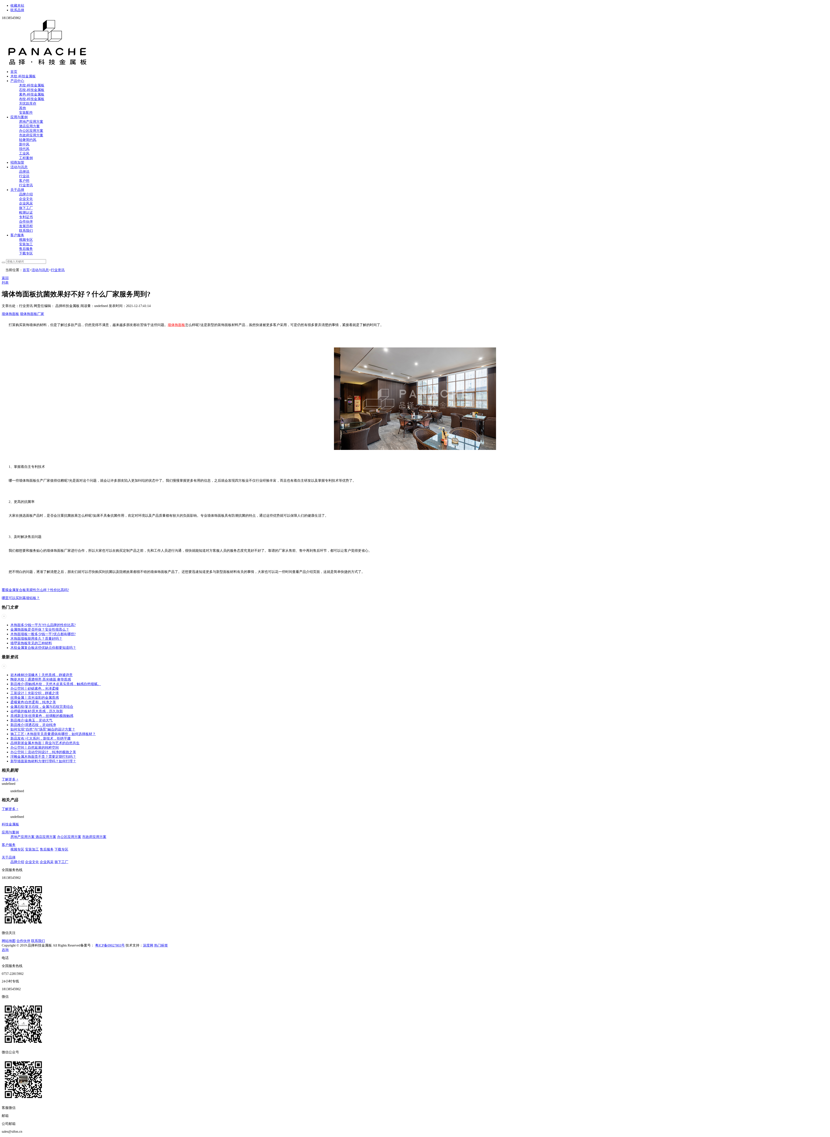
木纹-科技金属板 (31, 85)
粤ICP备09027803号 (110, 945)
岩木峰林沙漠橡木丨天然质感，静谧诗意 (41, 675)
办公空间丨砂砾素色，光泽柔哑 (34, 688)
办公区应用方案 (31, 131)
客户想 (24, 180)
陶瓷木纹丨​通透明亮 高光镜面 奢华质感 (40, 679)
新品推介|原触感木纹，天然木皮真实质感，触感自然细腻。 (55, 684)
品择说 (24, 171)
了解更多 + (10, 779)
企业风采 (26, 203)
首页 (13, 72)
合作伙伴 (26, 221)
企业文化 (26, 199)
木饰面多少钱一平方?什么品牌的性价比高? (43, 625)
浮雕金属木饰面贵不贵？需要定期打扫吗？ (43, 756)
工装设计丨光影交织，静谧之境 (34, 693)
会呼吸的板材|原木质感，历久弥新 (36, 711)
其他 (22, 108)
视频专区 (26, 239)
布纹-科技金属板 (31, 99)
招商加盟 (17, 162)
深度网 (148, 945)
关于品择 (17, 190)
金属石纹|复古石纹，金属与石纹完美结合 (41, 706)
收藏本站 (17, 5)
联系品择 (17, 10)
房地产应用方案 (31, 121)
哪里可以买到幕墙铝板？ (21, 598)
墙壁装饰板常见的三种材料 (31, 643)
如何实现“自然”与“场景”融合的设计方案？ (42, 729)
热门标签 (161, 945)
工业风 (24, 153)
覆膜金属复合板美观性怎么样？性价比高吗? (35, 590)
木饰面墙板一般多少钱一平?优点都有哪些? (43, 634)
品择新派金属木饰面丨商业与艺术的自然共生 (45, 743)
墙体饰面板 (10, 314)
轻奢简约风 (27, 140)
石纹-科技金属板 (31, 90)
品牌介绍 (26, 194)
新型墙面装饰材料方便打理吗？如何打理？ (43, 761)
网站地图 (9, 941)
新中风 (24, 144)
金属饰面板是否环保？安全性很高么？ (39, 629)
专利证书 (26, 217)
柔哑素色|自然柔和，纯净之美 (33, 702)
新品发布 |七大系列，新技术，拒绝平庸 (40, 738)
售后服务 (26, 249)
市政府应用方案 (31, 135)
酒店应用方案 (29, 126)
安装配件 (26, 112)
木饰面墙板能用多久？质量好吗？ (36, 638)
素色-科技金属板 (31, 94)
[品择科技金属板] (47, 64)
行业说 (24, 176)
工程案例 (26, 158)
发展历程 (26, 226)
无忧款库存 (27, 103)
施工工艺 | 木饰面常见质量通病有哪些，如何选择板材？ (53, 734)
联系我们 (26, 230)
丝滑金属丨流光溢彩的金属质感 (34, 697)
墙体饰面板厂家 (32, 314)
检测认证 (26, 212)
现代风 (24, 149)
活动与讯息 (19, 167)
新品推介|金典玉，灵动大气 (31, 720)
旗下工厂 (26, 208)
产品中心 (17, 81)
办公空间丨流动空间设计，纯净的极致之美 (43, 752)
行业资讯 (26, 185)
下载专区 (26, 253)
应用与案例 (19, 117)
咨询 (5, 950)
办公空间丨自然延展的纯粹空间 (34, 747)
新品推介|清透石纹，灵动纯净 (33, 725)
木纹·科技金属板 (23, 76)
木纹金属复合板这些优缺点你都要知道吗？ (43, 647)
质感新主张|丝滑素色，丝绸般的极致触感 (41, 716)
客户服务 (17, 235)
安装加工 (26, 244)
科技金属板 (10, 824)
